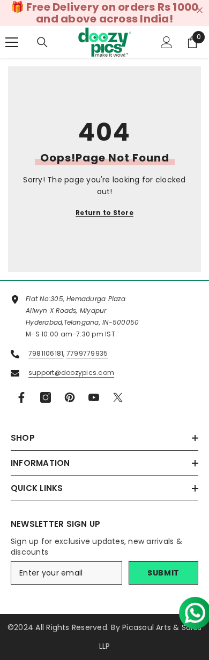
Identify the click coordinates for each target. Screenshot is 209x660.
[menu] (11, 42)
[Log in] (167, 42)
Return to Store (104, 212)
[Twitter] (118, 397)
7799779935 (87, 353)
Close (200, 10)
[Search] (42, 42)
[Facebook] (21, 397)
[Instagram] (45, 397)
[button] (191, 608)
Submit (163, 572)
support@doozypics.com (71, 372)
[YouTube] (93, 397)
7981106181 (45, 353)
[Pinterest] (69, 397)
